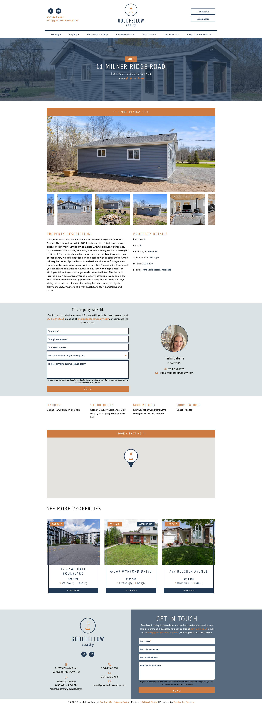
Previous (53, 154)
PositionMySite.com (184, 701)
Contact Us (203, 11)
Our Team (148, 34)
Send (88, 388)
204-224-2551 (55, 16)
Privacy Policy (121, 701)
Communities (124, 34)
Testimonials (171, 34)
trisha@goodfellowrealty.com (176, 372)
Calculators (203, 18)
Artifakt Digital (149, 701)
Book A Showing (130, 433)
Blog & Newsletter (198, 34)
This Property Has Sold (131, 112)
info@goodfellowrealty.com (62, 20)
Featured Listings (98, 34)
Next (209, 154)
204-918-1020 (176, 369)
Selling (55, 34)
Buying (73, 34)
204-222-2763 (109, 676)
